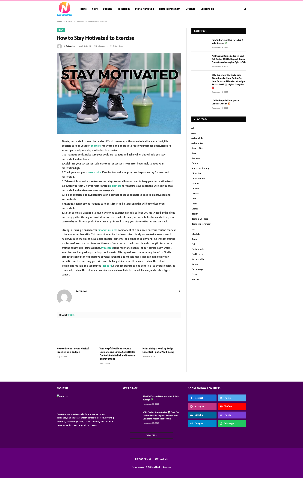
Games (194, 208)
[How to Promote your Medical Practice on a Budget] (76, 333)
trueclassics (94, 172)
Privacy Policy (143, 459)
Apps (193, 132)
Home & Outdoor (199, 218)
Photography (197, 249)
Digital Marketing (144, 8)
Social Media (207, 8)
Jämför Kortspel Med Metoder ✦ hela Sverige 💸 (227, 42)
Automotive (197, 143)
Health (61, 30)
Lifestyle (190, 8)
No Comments (102, 46)
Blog (193, 153)
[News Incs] (64, 9)
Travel (194, 274)
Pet (193, 244)
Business (107, 8)
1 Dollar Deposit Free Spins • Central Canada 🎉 (225, 102)
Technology (124, 8)
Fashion (195, 183)
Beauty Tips (197, 148)
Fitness (195, 193)
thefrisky (96, 145)
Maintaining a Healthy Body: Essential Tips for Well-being (158, 350)
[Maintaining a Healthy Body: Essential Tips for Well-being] (162, 333)
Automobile (197, 138)
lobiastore (115, 186)
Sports (194, 264)
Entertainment (198, 178)
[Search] (244, 8)
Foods (194, 203)
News (95, 8)
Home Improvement (169, 8)
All (192, 127)
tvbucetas (107, 248)
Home (83, 8)
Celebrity (196, 163)
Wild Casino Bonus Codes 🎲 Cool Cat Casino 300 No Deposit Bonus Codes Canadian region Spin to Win (229, 59)
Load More (150, 435)
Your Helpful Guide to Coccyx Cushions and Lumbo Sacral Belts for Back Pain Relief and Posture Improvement (117, 353)
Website (195, 279)
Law (193, 228)
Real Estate (197, 254)
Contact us (161, 459)
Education (196, 173)
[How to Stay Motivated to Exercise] (119, 93)
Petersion (70, 46)
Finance (195, 188)
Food (193, 198)
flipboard (106, 265)
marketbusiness (108, 230)
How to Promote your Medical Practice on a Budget (73, 350)
